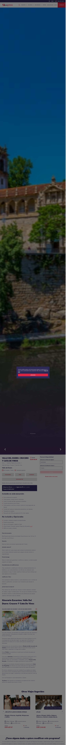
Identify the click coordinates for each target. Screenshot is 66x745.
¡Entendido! (33, 375)
